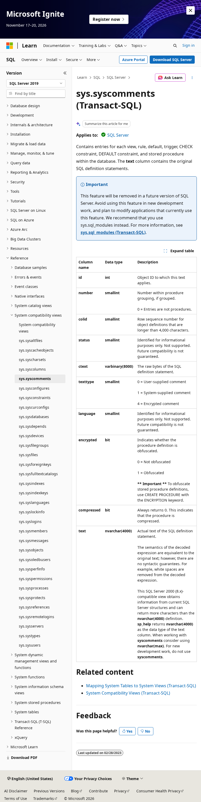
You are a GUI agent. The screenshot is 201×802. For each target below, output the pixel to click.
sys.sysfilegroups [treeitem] (34, 445)
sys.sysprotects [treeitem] (32, 597)
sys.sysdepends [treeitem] (32, 426)
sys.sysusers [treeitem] (30, 645)
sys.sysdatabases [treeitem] (34, 416)
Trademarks (43, 798)
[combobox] (35, 83)
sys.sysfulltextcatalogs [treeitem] (38, 473)
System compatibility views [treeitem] (37, 328)
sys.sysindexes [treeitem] (31, 483)
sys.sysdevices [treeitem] (31, 435)
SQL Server (116, 77)
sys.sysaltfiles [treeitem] (30, 340)
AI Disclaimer (15, 790)
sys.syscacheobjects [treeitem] (36, 350)
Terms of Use (15, 798)
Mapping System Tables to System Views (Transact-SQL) (141, 686)
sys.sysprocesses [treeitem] (33, 588)
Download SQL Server (172, 59)
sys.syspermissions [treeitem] (35, 578)
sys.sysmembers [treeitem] (33, 530)
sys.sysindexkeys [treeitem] (33, 492)
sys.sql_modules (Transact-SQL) (113, 232)
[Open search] (175, 45)
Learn (82, 77)
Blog (75, 790)
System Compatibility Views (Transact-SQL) (128, 693)
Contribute (98, 790)
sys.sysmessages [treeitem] (33, 540)
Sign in (188, 45)
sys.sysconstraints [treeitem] (35, 397)
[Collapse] (65, 73)
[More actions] (192, 78)
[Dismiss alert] (190, 10)
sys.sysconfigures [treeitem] (34, 388)
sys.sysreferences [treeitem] (34, 607)
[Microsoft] (9, 45)
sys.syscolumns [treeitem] (32, 369)
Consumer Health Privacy (158, 790)
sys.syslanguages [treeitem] (34, 502)
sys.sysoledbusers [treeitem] (35, 559)
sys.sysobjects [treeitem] (31, 549)
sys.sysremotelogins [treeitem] (36, 616)
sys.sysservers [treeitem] (31, 626)
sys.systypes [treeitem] (29, 635)
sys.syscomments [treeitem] (35, 378)
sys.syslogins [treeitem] (30, 521)
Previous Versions (49, 790)
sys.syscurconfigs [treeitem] (34, 407)
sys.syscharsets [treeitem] (32, 359)
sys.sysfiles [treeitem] (28, 454)
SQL (96, 77)
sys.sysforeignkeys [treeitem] (35, 464)
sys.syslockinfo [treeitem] (31, 511)
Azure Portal (133, 59)
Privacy (120, 790)
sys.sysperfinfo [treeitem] (32, 568)
